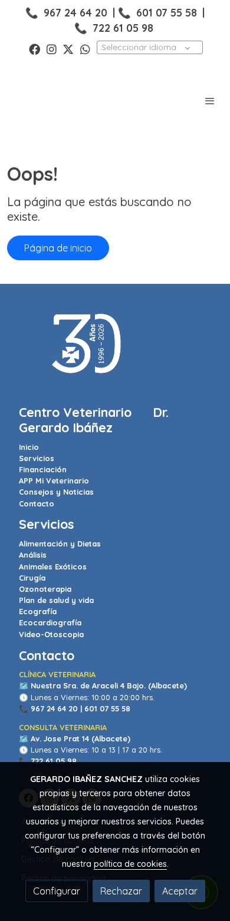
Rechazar (121, 891)
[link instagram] (52, 48)
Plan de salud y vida (56, 600)
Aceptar (180, 891)
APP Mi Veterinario (54, 480)
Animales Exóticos (53, 566)
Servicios (36, 458)
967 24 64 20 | (56, 708)
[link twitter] (68, 48)
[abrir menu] (210, 100)
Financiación (43, 469)
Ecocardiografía (50, 622)
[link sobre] (115, 351)
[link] (47, 100)
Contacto (36, 503)
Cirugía (32, 577)
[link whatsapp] (85, 48)
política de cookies (130, 864)
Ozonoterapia (45, 589)
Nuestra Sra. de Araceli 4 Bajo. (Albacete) (109, 685)
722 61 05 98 (123, 27)
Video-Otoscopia (51, 634)
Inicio (29, 447)
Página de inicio (58, 248)
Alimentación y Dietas (60, 543)
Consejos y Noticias (56, 491)
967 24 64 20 (75, 12)
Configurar (56, 891)
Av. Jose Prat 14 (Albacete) (80, 738)
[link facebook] (34, 48)
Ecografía (38, 611)
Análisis (33, 554)
